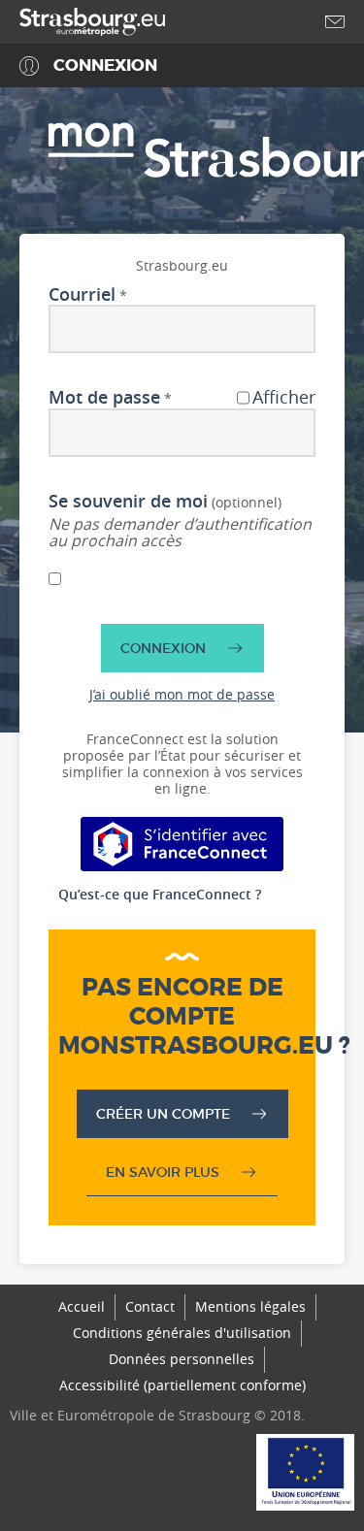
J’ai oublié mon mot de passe (182, 694)
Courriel (82, 295)
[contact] (334, 22)
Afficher (283, 397)
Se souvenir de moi (128, 501)
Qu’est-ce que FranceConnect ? (159, 894)
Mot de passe (104, 397)
